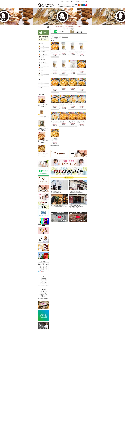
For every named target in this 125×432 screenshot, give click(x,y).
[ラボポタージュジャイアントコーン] (55, 64)
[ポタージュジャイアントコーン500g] (81, 99)
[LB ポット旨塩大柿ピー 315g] (41, 112)
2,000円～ (41, 87)
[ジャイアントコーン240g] (55, 133)
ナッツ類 (42, 46)
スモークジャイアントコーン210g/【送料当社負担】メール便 (55, 52)
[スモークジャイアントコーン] (55, 46)
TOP (51, 35)
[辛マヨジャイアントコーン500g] (55, 99)
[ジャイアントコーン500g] (72, 82)
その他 (42, 70)
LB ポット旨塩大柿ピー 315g (43, 116)
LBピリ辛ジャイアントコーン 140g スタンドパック (81, 52)
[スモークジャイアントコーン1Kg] (81, 64)
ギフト (42, 67)
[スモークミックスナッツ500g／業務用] (41, 99)
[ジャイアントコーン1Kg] (63, 82)
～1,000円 (41, 82)
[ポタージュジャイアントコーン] (55, 116)
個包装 (42, 75)
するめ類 (42, 48)
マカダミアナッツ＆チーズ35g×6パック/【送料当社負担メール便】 (43, 154)
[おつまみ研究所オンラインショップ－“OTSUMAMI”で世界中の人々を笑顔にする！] (46, 5)
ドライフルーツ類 (44, 54)
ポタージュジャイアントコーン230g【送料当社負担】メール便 (55, 122)
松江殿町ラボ (43, 62)
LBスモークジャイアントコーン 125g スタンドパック (63, 70)
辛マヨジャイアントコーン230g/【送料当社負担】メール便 (63, 105)
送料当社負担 (43, 59)
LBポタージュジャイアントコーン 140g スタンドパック (55, 70)
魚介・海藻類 (43, 51)
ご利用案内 (72, 1)
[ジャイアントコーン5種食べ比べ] (72, 64)
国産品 (42, 73)
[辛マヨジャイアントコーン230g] (63, 99)
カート (59, 1)
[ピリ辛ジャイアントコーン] (81, 116)
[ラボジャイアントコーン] (63, 46)
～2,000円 (41, 84)
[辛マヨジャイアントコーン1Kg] (81, 82)
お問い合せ (78, 1)
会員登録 (67, 1)
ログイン (62, 1)
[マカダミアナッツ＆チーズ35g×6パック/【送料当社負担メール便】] (41, 148)
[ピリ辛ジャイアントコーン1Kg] (63, 116)
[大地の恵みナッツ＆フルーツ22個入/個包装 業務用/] (41, 123)
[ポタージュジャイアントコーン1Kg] (72, 99)
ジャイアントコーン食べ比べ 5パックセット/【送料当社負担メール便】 (72, 70)
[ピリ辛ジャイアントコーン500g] (72, 116)
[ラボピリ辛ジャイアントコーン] (81, 46)
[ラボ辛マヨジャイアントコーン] (72, 46)
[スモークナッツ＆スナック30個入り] (41, 136)
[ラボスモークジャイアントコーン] (63, 64)
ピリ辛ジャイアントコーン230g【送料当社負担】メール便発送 (81, 122)
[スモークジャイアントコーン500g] (55, 82)
